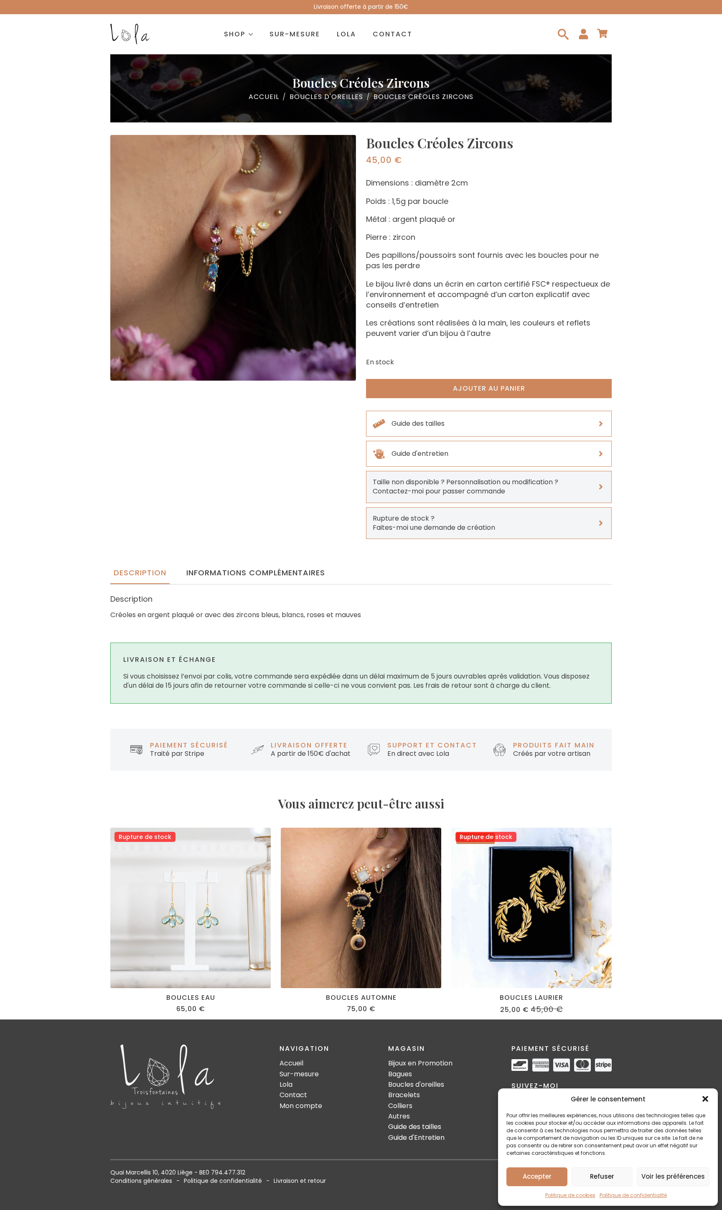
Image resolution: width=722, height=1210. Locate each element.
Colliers (400, 1106)
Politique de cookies (570, 1195)
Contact (392, 34)
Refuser (602, 1176)
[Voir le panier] (602, 34)
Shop (234, 34)
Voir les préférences (673, 1176)
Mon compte (301, 1106)
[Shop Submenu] (253, 34)
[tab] (140, 573)
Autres (399, 1116)
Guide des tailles (414, 1126)
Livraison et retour (300, 1181)
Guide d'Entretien (416, 1137)
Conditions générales (141, 1181)
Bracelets (404, 1095)
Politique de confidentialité (633, 1195)
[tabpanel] (361, 607)
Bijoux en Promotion (420, 1063)
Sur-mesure (294, 34)
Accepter (537, 1176)
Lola (346, 34)
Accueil (264, 97)
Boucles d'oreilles (326, 97)
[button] (705, 1099)
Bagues (400, 1074)
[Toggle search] (563, 34)
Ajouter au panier (489, 388)
